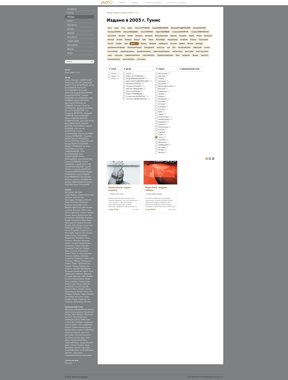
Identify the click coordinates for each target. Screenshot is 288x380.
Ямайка (89, 276)
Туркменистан (84, 263)
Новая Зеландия (82, 246)
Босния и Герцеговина (74, 279)
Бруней (85, 286)
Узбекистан (84, 266)
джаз (72, 72)
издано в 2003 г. (127, 13)
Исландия (78, 223)
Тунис (74, 263)
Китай (67, 230)
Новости (135, 2)
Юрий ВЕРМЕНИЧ (72, 177)
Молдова (86, 241)
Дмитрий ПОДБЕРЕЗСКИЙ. (180, 28)
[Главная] (107, 2)
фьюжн (77, 348)
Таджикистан (84, 299)
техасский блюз (72, 342)
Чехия (85, 271)
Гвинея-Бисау (70, 291)
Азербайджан (71, 195)
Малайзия (79, 238)
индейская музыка (127, 51)
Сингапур (84, 256)
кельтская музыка (72, 332)
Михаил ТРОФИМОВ (73, 146)
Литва (73, 235)
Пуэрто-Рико (70, 253)
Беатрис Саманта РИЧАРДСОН (78, 179)
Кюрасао (74, 281)
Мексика (77, 241)
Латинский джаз (80, 317)
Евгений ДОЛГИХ (199, 28)
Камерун (78, 228)
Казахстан (87, 225)
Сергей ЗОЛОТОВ (83, 164)
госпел (68, 322)
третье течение (77, 345)
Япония (87, 302)
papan (67, 80)
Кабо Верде (77, 225)
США (91, 258)
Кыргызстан (80, 233)
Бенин (67, 202)
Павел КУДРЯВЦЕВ (73, 161)
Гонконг (83, 212)
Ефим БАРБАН (79, 126)
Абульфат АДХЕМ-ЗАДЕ (81, 80)
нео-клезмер (77, 322)
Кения (87, 279)
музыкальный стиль (191, 69)
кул (66, 317)
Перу (67, 251)
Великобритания (80, 205)
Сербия (76, 256)
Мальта (68, 284)
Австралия (69, 192)
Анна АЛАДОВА (81, 98)
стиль (113, 69)
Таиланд (68, 261)
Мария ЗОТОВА (86, 141)
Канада (86, 228)
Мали (87, 238)
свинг (82, 337)
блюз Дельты (78, 314)
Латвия (89, 233)
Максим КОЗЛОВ (72, 141)
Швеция (79, 274)
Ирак (84, 220)
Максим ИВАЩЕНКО (80, 139)
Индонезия (76, 220)
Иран (89, 220)
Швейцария (70, 274)
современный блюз (78, 340)
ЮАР (83, 276)
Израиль (88, 218)
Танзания (69, 302)
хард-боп (85, 348)
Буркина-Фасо (71, 289)
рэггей (77, 337)
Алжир (80, 195)
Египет (80, 291)
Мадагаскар (84, 281)
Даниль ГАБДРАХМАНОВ (75, 182)
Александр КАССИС (73, 82)
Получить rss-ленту (177, 2)
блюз (67, 72)
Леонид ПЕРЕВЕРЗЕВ (74, 136)
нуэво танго (77, 325)
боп (70, 317)
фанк (87, 345)
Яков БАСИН (85, 177)
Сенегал (68, 256)
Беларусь (79, 200)
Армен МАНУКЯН (81, 100)
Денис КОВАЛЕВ (72, 118)
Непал (67, 243)
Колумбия (75, 230)
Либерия (76, 294)
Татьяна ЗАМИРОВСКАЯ (75, 172)
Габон (83, 210)
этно (78, 72)
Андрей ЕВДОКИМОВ (83, 93)
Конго (86, 291)
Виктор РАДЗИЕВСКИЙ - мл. (77, 110)
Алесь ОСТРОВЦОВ (142, 28)
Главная (122, 2)
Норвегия (69, 248)
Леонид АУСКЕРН (85, 133)
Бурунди (68, 205)
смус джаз (118, 55)
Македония (70, 238)
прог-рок (85, 332)
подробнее (113, 209)
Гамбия (81, 289)
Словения (78, 258)
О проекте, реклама (153, 2)
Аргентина (88, 195)
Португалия (83, 251)
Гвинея (88, 289)
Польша (73, 251)
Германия (75, 212)
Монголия (79, 297)
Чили (91, 271)
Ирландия (69, 223)
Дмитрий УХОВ (86, 121)
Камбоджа (69, 228)
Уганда (75, 266)
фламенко (69, 348)
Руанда (68, 299)
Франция (69, 271)
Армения (68, 197)
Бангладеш (69, 200)
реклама (68, 363)
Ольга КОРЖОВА (85, 159)
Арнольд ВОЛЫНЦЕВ (74, 103)
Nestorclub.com (218, 377)
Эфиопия (76, 276)
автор (128, 69)
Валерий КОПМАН (84, 108)
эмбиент (68, 353)
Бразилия (84, 202)
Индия (67, 220)
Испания (87, 223)
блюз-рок (88, 314)
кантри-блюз (70, 330)
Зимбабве (80, 218)
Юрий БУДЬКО (83, 174)
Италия (68, 225)
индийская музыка (144, 51)
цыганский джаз (72, 350)
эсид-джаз (77, 353)
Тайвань (76, 261)
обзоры (117, 13)
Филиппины (79, 302)
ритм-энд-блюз (202, 51)
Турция (68, 266)
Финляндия (85, 268)
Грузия (68, 215)
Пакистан (78, 248)
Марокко (69, 241)
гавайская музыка (72, 319)
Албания (86, 284)
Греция (90, 212)
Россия (80, 253)
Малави (90, 294)
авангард (69, 309)
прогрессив (80, 335)
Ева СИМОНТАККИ (73, 123)
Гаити (67, 212)
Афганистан (78, 197)
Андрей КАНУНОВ (73, 95)
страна (161, 69)
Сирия (74, 299)
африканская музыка (74, 312)
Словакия (69, 258)
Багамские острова (73, 286)
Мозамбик (69, 297)
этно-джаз (87, 355)
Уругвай (76, 268)
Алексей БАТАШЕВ (80, 85)
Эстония (68, 276)
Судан (85, 258)
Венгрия (68, 207)
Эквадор (87, 274)
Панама (86, 248)
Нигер (86, 297)
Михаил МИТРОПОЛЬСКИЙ (76, 144)
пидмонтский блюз (85, 330)
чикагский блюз (86, 350)
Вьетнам (76, 210)
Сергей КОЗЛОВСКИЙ (74, 167)
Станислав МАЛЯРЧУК (81, 169)
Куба (72, 233)
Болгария (75, 202)
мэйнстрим (85, 319)
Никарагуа (69, 246)
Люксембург (82, 235)
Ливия (83, 294)
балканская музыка (134, 47)
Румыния (87, 253)
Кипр (67, 281)
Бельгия (87, 200)
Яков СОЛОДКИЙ (81, 184)
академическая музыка (84, 309)
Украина (68, 268)
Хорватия (78, 271)
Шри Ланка (77, 284)
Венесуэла (77, 207)
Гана (89, 210)
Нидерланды (84, 243)
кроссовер (69, 335)
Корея (83, 230)
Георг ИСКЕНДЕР (81, 116)
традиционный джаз (165, 55)
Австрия (78, 192)
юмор (70, 53)
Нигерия (74, 243)
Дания (74, 215)
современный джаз (73, 355)
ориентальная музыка (81, 327)
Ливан (67, 235)
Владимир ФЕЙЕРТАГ (74, 113)
